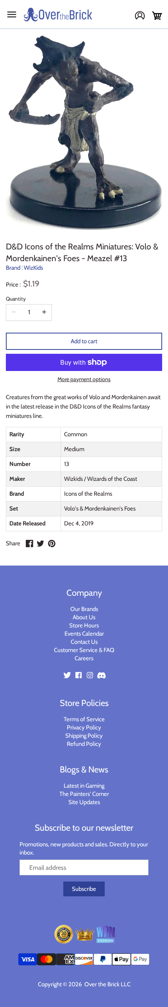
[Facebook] (78, 674)
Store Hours (84, 625)
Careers (84, 658)
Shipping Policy (84, 735)
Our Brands (84, 609)
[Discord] (101, 674)
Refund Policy (84, 743)
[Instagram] (90, 674)
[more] (44, 312)
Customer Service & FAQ (84, 650)
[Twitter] (67, 674)
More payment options (84, 379)
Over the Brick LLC (106, 984)
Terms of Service (84, 719)
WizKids (33, 267)
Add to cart (84, 341)
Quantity (16, 299)
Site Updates (84, 802)
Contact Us (84, 641)
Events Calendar (84, 633)
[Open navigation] (12, 14)
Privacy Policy (84, 727)
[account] (143, 16)
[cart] (157, 16)
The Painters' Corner (84, 793)
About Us (84, 617)
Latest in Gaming (84, 785)
